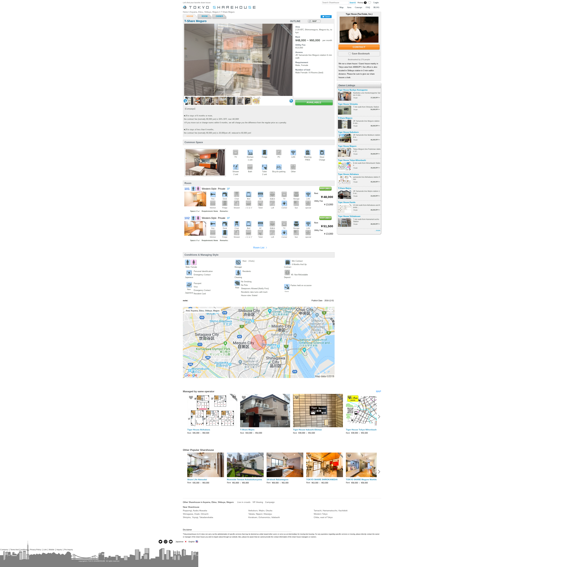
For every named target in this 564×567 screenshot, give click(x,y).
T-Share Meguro (345, 118)
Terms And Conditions (19, 550)
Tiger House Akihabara (348, 174)
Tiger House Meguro (347, 146)
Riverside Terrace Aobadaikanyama (244, 479)
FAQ (368, 7)
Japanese (179, 542)
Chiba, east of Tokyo (323, 517)
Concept (358, 7)
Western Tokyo (321, 514)
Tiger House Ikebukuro (348, 132)
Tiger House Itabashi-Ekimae (307, 429)
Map (341, 7)
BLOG (376, 7)
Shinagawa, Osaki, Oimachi (195, 514)
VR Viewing (257, 502)
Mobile (51, 550)
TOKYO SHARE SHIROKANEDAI (322, 479)
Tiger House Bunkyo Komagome (352, 90)
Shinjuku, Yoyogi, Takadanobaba (198, 517)
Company (4, 550)
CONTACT (359, 46)
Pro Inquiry (68, 550)
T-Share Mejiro (344, 188)
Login (376, 2)
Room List (258, 247)
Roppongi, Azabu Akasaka (195, 510)
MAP (314, 21)
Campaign (270, 502)
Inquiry (59, 550)
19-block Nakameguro (277, 479)
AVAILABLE (314, 102)
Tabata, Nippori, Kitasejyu (260, 514)
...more (377, 230)
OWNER (219, 16)
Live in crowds (243, 502)
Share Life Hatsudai (197, 479)
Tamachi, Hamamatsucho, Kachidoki (331, 510)
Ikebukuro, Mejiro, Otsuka (260, 510)
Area (349, 7)
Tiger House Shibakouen (349, 216)
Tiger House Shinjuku (348, 104)
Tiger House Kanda (346, 202)
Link (45, 550)
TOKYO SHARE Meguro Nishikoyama (364, 479)
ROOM (205, 16)
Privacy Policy (35, 550)
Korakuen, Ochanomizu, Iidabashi (264, 517)
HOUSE (190, 16)
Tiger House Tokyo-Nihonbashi (352, 160)
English (192, 542)
